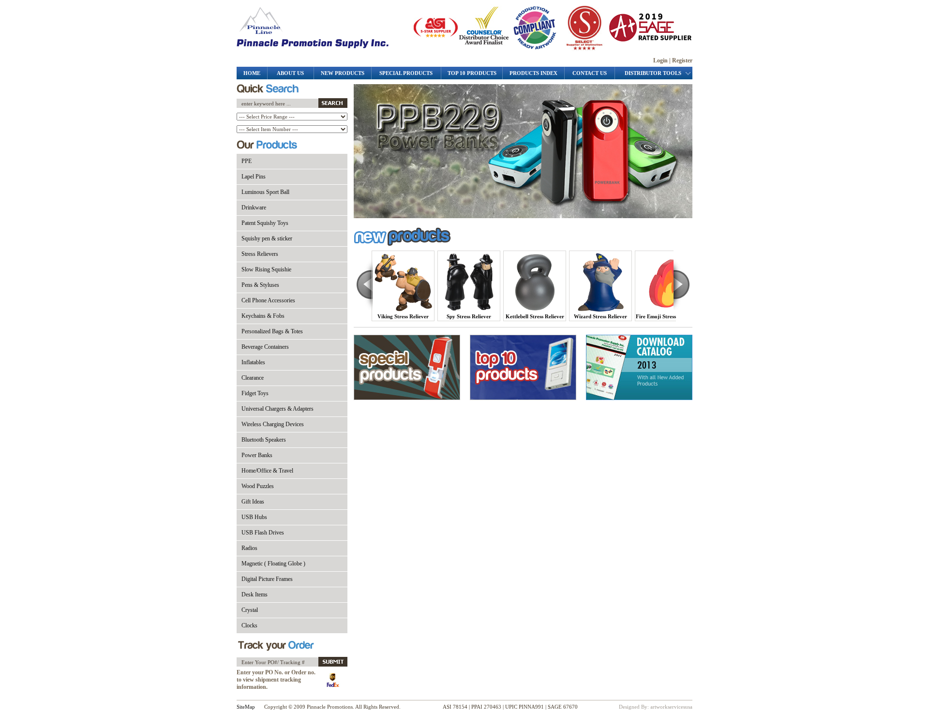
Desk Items (254, 594)
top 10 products (472, 73)
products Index (533, 73)
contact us (589, 73)
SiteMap (246, 707)
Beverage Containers (265, 346)
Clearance (252, 377)
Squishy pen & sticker (266, 238)
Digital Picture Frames (267, 579)
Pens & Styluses (260, 285)
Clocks (249, 625)
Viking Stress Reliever (403, 316)
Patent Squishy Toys (264, 223)
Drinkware (253, 207)
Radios (249, 548)
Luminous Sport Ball (265, 192)
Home (251, 73)
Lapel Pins (253, 176)
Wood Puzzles (257, 486)
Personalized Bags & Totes (272, 331)
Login (660, 60)
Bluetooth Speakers (263, 439)
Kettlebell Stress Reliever (535, 316)
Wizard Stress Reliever (600, 316)
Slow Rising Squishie (266, 269)
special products (406, 73)
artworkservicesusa (671, 707)
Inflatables (253, 362)
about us (290, 73)
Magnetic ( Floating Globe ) (273, 563)
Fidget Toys (255, 393)
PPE (246, 161)
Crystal (249, 610)
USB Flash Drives (262, 532)
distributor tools (654, 73)
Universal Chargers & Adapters (277, 408)
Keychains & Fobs (263, 315)
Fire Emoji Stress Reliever (666, 316)
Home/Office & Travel (267, 470)
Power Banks (256, 455)
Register (682, 60)
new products (342, 73)
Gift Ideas (252, 501)
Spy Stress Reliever (469, 316)
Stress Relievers (259, 254)
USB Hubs (254, 517)
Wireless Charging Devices (272, 424)
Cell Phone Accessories (268, 300)
